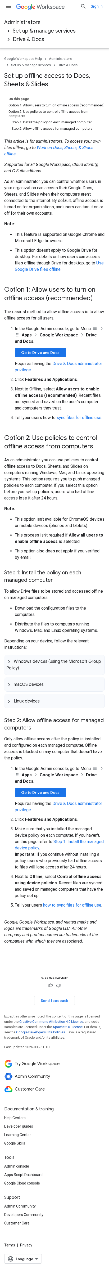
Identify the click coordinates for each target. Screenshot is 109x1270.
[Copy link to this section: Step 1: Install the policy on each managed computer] (58, 580)
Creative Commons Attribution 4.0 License (51, 1022)
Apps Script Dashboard (23, 1175)
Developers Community (23, 1215)
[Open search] (83, 6)
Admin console (16, 1166)
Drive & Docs (28, 39)
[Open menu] (8, 6)
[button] (54, 665)
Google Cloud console (22, 1183)
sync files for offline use (79, 417)
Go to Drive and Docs (40, 352)
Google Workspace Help (23, 59)
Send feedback (54, 1000)
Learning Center (17, 1135)
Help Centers (15, 1118)
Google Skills (14, 1143)
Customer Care (17, 1223)
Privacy (26, 1245)
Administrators (22, 22)
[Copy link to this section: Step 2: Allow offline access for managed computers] (36, 728)
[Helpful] (50, 985)
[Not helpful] (58, 985)
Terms (9, 1245)
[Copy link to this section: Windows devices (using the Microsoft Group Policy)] (24, 667)
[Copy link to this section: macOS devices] (49, 684)
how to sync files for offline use (72, 905)
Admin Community (20, 1206)
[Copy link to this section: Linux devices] (45, 701)
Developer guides (18, 1126)
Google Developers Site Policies (40, 1032)
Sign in (97, 6)
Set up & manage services (44, 31)
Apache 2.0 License (68, 1027)
